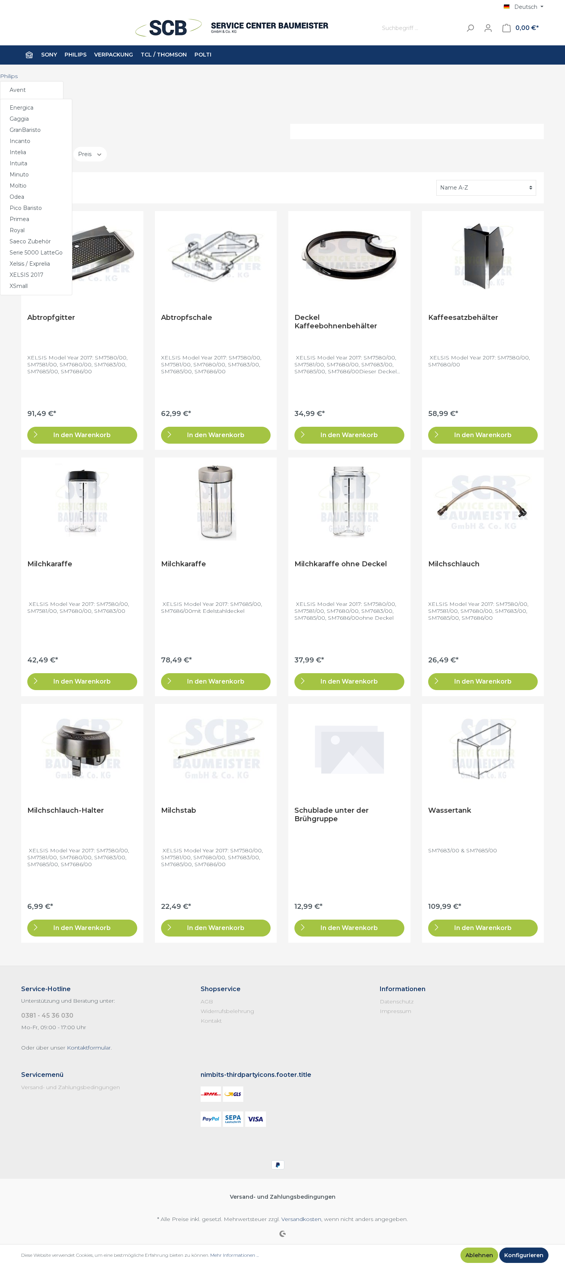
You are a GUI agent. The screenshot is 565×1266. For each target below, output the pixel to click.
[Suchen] (470, 28)
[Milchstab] (216, 748)
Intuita (18, 163)
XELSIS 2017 (26, 274)
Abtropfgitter (51, 317)
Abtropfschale (186, 317)
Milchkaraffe (49, 564)
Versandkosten (301, 1219)
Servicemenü (42, 1074)
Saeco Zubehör (30, 241)
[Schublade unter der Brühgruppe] (349, 748)
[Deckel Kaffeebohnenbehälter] (349, 255)
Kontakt (211, 1020)
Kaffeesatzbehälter (463, 317)
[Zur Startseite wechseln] (192, 28)
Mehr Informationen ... (234, 1255)
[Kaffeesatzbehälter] (483, 255)
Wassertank (449, 810)
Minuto (19, 174)
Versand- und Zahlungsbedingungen (70, 1087)
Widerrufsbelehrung (227, 1011)
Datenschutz (397, 1001)
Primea (19, 219)
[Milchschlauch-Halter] (82, 748)
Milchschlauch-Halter (65, 810)
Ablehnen (479, 1255)
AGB (207, 1001)
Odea (17, 196)
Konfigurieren (523, 1255)
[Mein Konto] (488, 28)
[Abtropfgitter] (82, 255)
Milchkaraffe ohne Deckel (340, 564)
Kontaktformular (89, 1047)
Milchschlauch (454, 564)
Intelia (18, 152)
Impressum (395, 1011)
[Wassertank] (483, 748)
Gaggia (19, 118)
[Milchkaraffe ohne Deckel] (349, 502)
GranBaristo (25, 129)
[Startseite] (29, 55)
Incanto (20, 141)
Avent (18, 90)
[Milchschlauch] (483, 502)
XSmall (19, 286)
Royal (17, 230)
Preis (85, 154)
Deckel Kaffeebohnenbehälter (335, 321)
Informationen (402, 989)
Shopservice (221, 989)
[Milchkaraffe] (82, 502)
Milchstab (178, 810)
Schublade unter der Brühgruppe (331, 814)
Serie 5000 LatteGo (36, 252)
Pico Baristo (26, 208)
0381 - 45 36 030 (47, 1015)
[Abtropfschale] (216, 255)
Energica (21, 107)
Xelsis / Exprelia (30, 263)
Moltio (18, 185)
